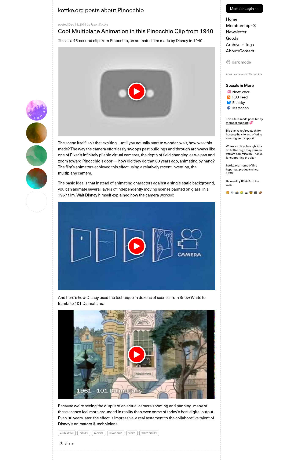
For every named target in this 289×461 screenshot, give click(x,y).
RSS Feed (240, 97)
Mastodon (240, 107)
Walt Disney (149, 433)
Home (231, 19)
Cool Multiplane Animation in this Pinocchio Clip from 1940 (135, 30)
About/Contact (240, 51)
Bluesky (238, 102)
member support (237, 122)
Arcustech (250, 130)
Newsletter (236, 32)
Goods (232, 38)
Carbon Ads (255, 74)
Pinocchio (115, 433)
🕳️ (246, 192)
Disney (84, 433)
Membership (239, 25)
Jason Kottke (99, 24)
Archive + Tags (240, 44)
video (131, 433)
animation (66, 433)
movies (98, 433)
